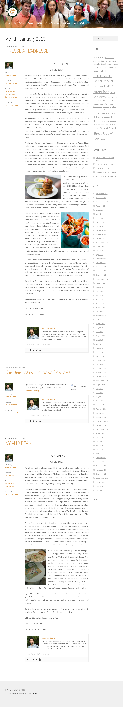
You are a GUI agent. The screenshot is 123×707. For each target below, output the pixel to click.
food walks (104, 104)
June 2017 (99, 332)
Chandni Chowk (99, 64)
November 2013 (101, 470)
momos (113, 109)
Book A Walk (79, 23)
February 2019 (101, 259)
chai (115, 61)
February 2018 (101, 307)
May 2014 (99, 446)
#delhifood (99, 57)
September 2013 (102, 478)
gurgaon (110, 104)
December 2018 (101, 267)
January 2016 (100, 364)
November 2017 (101, 315)
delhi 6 (110, 72)
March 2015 (100, 405)
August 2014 (100, 433)
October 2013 (101, 474)
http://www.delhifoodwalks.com (38, 345)
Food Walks (19, 23)
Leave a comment (11, 105)
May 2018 (99, 295)
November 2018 (101, 271)
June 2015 (99, 393)
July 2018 (99, 287)
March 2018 (100, 303)
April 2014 (99, 449)
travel (103, 139)
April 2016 (99, 352)
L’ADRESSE (8, 91)
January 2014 (100, 462)
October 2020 (101, 198)
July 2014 (99, 437)
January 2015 (100, 413)
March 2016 (100, 356)
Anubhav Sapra (10, 75)
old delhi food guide (111, 121)
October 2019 (101, 238)
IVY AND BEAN (18, 443)
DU (103, 100)
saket (98, 129)
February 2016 (101, 360)
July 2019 (99, 251)
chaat (112, 61)
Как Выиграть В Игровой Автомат (39, 372)
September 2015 (102, 380)
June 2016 (99, 344)
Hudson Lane (97, 107)
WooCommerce (30, 693)
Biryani (108, 61)
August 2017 (100, 324)
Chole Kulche (101, 68)
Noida (95, 113)
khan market (101, 109)
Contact (66, 23)
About (30, 23)
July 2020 (99, 210)
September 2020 (102, 202)
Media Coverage (52, 23)
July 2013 (99, 486)
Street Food (108, 128)
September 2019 (102, 242)
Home (7, 23)
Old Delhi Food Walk (100, 124)
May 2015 (99, 397)
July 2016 (99, 340)
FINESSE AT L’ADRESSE (26, 51)
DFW (99, 101)
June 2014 (99, 441)
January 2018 (100, 311)
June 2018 (99, 291)
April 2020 (99, 218)
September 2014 (102, 429)
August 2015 (100, 385)
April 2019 (99, 255)
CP (100, 71)
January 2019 (100, 263)
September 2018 (102, 279)
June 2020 (99, 214)
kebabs (95, 109)
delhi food (99, 76)
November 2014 (101, 421)
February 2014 (101, 458)
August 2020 (100, 206)
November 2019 (101, 234)
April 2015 (99, 401)
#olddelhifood (109, 58)
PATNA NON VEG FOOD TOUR (106, 176)
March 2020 (100, 222)
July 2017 (99, 328)
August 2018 (100, 283)
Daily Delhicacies (11, 83)
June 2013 (99, 490)
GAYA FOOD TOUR (102, 168)
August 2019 (100, 246)
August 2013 (100, 482)
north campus (104, 113)
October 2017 (101, 320)
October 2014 (101, 425)
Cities (39, 23)
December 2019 (101, 230)
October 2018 (101, 275)
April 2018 (99, 299)
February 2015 (101, 409)
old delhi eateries (104, 117)
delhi (104, 71)
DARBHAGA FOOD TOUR (104, 164)
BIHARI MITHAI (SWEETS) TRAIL (106, 172)
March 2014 (100, 454)
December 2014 (101, 417)
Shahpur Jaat (9, 486)
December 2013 (101, 466)
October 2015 (101, 376)
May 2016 (99, 348)
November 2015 (101, 372)
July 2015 (99, 389)
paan (110, 124)
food (106, 101)
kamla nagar (107, 107)
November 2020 (101, 194)
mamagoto (108, 109)
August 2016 (100, 336)
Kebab (114, 107)
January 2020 (100, 226)
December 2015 (101, 368)
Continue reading (32, 391)
